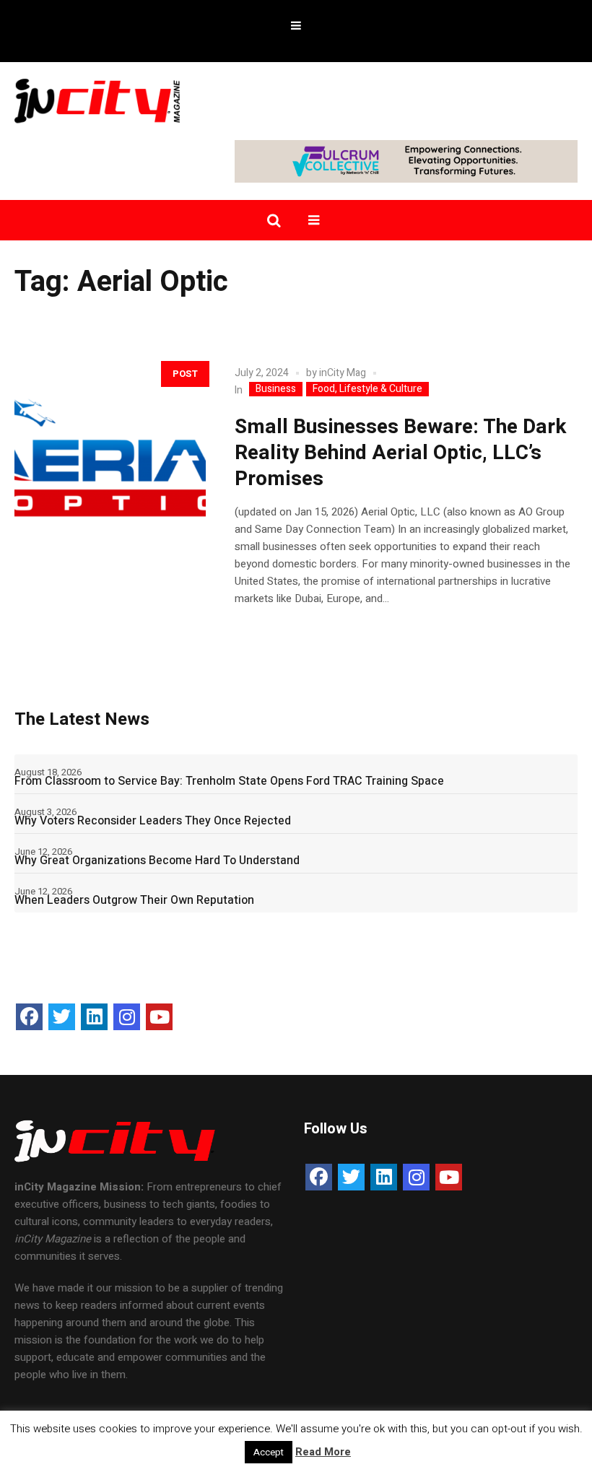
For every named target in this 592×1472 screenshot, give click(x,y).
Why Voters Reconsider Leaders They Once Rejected (152, 820)
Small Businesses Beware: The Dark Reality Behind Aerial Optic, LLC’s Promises (400, 453)
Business (276, 389)
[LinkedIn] (94, 1016)
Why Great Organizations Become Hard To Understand (157, 860)
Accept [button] (268, 1452)
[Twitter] (61, 1016)
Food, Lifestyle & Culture (367, 389)
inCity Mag (342, 372)
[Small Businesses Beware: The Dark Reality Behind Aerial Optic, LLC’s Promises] (110, 448)
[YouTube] (159, 1016)
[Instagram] (126, 1016)
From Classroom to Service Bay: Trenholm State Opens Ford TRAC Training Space (229, 781)
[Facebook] (29, 1016)
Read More (323, 1452)
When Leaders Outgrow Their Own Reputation (134, 900)
